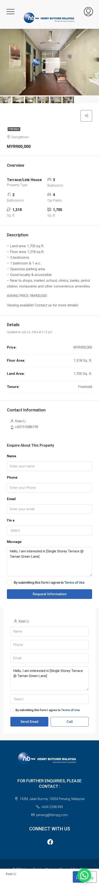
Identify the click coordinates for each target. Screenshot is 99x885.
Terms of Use (74, 582)
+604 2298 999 (52, 807)
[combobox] (49, 530)
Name (11, 456)
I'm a (11, 520)
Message (14, 542)
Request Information (50, 594)
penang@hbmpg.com (52, 815)
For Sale (14, 129)
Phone (12, 477)
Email (11, 499)
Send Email (29, 722)
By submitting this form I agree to (49, 582)
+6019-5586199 (26, 427)
